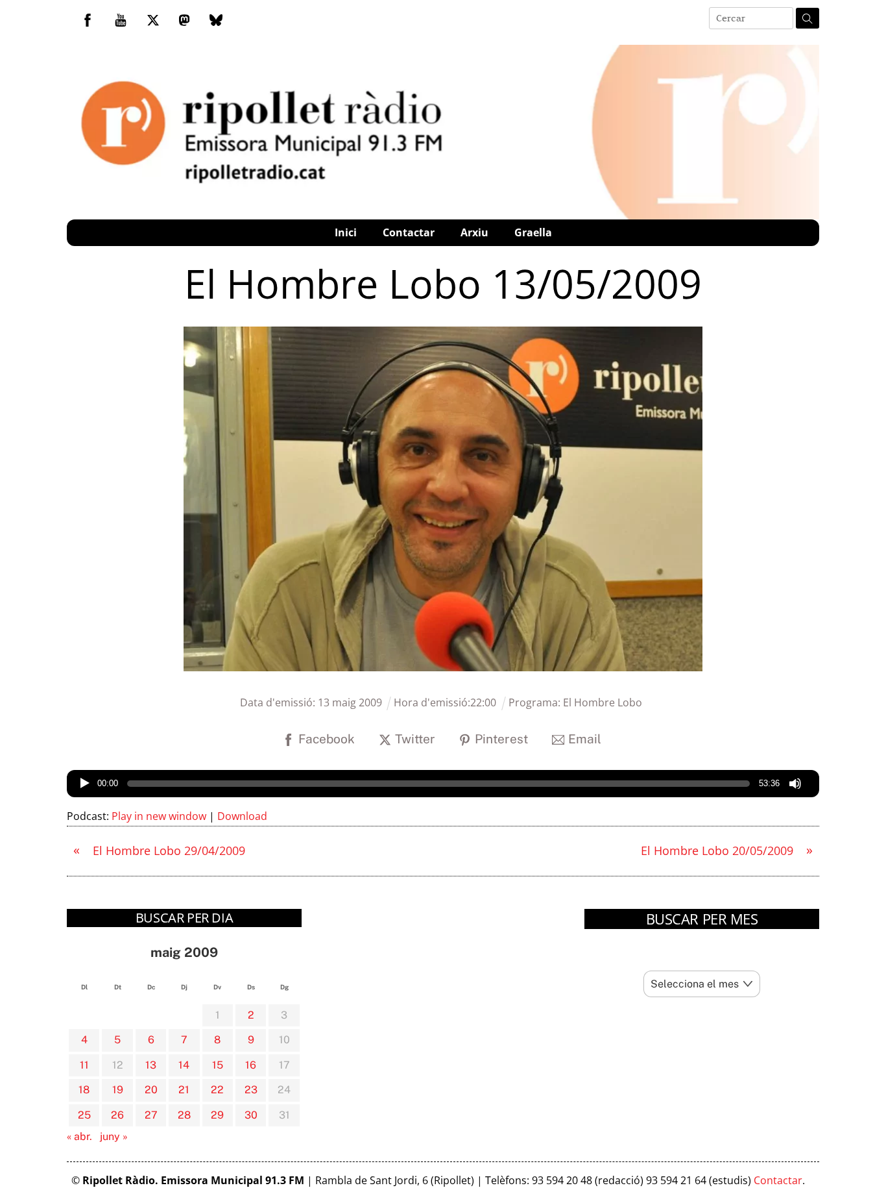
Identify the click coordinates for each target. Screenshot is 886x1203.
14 (183, 1065)
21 (183, 1090)
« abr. (79, 1136)
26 (117, 1115)
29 (217, 1115)
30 (251, 1115)
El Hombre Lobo (602, 702)
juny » (114, 1136)
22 (217, 1090)
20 (151, 1090)
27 (151, 1115)
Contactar (409, 232)
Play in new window (159, 816)
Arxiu (474, 232)
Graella (533, 232)
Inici (346, 232)
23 (251, 1090)
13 (150, 1065)
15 (217, 1065)
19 (117, 1090)
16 (250, 1065)
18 (84, 1090)
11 (84, 1065)
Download (242, 816)
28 (184, 1115)
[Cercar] (807, 18)
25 (84, 1115)
